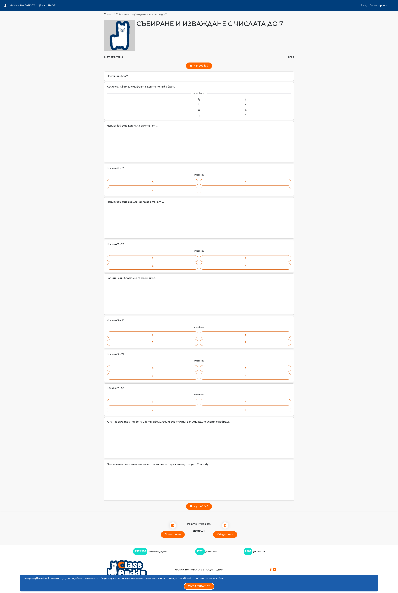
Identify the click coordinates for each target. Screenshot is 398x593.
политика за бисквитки (176, 578)
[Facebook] (270, 569)
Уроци (108, 14)
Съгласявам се (199, 586)
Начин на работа (22, 5)
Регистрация (379, 5)
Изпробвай (200, 65)
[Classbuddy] (127, 569)
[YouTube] (274, 569)
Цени (42, 5)
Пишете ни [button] (173, 534)
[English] (393, 5)
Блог (51, 5)
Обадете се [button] (225, 534)
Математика (113, 56)
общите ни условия (209, 578)
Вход (364, 5)
